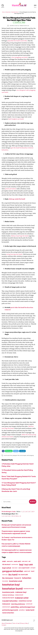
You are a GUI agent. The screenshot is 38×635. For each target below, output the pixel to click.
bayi (21, 564)
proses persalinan (10, 189)
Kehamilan (8, 12)
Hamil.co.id (9, 620)
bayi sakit (28, 564)
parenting (15, 607)
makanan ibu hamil (8, 598)
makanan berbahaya (8, 595)
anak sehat (24, 561)
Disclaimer (9, 623)
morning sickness (18, 604)
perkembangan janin (10, 610)
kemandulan (5, 581)
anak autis (10, 561)
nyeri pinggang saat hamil (19, 57)
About (3, 623)
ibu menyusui (7, 578)
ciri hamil (32, 567)
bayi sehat (6, 568)
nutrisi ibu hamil (6, 607)
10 (16, 516)
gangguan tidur (16, 455)
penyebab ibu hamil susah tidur (17, 41)
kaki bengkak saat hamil (16, 119)
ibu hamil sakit (23, 574)
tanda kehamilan (8, 613)
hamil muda (4, 574)
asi (29, 561)
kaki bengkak (23, 455)
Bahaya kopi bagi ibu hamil (19, 236)
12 (20, 516)
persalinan (22, 610)
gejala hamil (27, 571)
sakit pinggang (30, 455)
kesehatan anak (15, 581)
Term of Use (16, 623)
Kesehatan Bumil (15, 12)
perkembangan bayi (27, 607)
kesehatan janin (8, 592)
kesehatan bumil (12, 588)
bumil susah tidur (8, 455)
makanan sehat (21, 598)
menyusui (6, 604)
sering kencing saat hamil (14, 254)
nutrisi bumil (29, 604)
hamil (32, 571)
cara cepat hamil (23, 568)
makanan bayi (20, 592)
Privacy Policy (24, 623)
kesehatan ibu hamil (29, 588)
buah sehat (14, 567)
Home (3, 12)
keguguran (17, 578)
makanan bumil (19, 595)
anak (4, 561)
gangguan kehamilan (12, 571)
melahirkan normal (25, 601)
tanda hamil (30, 610)
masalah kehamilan (10, 601)
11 (18, 516)
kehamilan (26, 578)
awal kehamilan (14, 564)
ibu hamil (12, 574)
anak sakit (17, 561)
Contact (4, 625)
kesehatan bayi (11, 584)
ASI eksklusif (6, 564)
